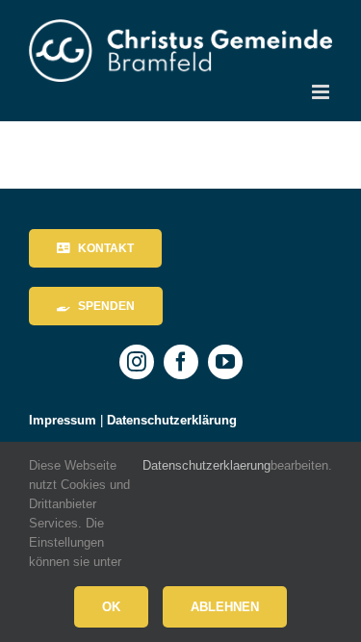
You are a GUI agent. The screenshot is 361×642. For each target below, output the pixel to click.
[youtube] (225, 362)
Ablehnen (225, 607)
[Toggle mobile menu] (322, 92)
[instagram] (136, 362)
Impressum (62, 420)
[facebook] (181, 362)
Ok (111, 607)
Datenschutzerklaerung (206, 465)
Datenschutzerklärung (172, 420)
